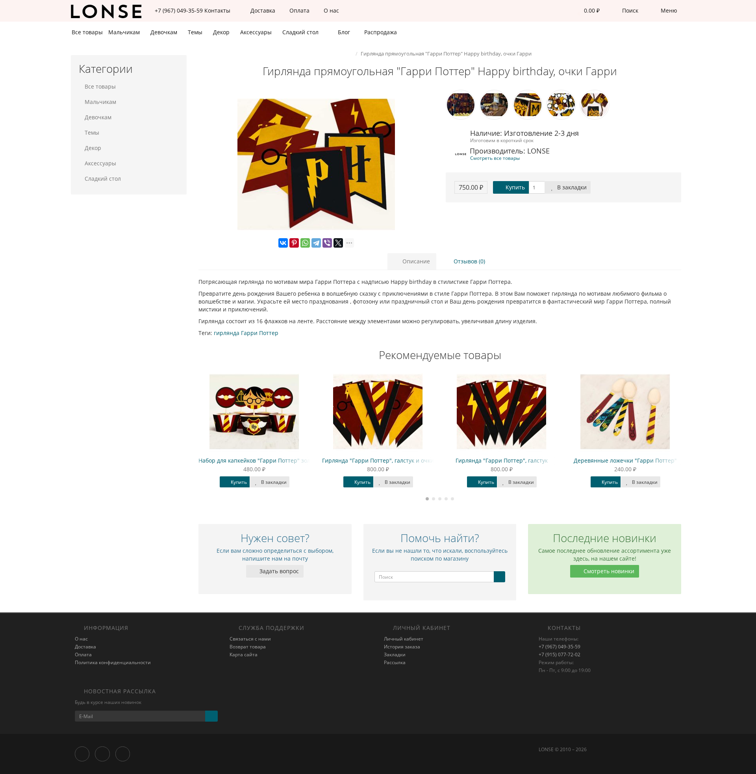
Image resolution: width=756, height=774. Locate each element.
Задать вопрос (278, 571)
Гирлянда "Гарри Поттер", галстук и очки (298, 460)
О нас (330, 10)
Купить (514, 187)
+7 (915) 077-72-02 (559, 654)
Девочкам (164, 32)
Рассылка (395, 662)
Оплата (298, 10)
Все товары (87, 32)
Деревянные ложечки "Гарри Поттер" (545, 460)
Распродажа (380, 32)
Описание (415, 261)
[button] (587, 11)
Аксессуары (256, 32)
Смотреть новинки (608, 571)
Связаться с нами (250, 638)
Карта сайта (244, 654)
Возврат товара (248, 646)
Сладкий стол (301, 32)
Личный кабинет (403, 638)
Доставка (262, 10)
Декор (222, 32)
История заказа (402, 646)
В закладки (571, 187)
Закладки (395, 654)
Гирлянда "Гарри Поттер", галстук (422, 460)
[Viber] (327, 243)
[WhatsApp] (305, 243)
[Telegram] (316, 243)
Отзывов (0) (468, 261)
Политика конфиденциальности (113, 662)
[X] (338, 243)
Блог (343, 32)
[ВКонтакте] (283, 243)
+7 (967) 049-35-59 (559, 646)
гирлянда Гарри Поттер (246, 333)
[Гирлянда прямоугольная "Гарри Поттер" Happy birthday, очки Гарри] (316, 164)
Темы (196, 32)
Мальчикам (124, 32)
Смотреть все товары (495, 158)
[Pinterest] (294, 243)
